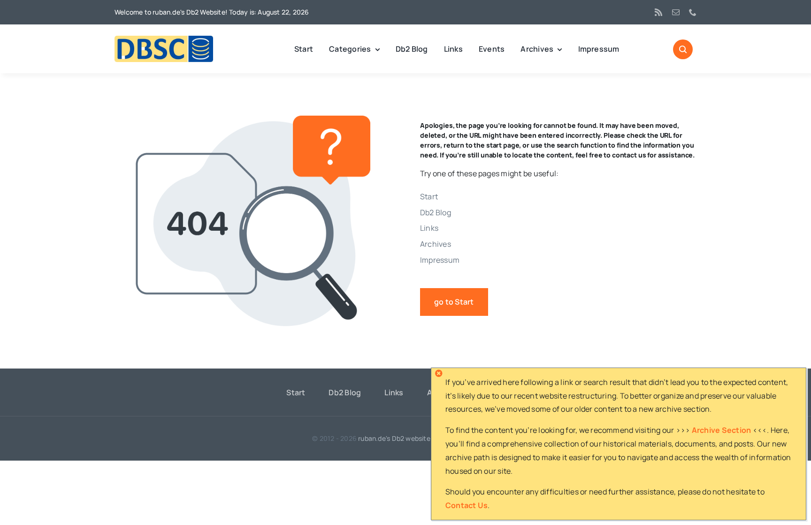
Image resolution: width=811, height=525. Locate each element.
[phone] (692, 12)
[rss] (658, 12)
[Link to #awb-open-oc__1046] (683, 49)
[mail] (676, 12)
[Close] (438, 373)
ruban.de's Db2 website (394, 438)
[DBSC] (164, 39)
